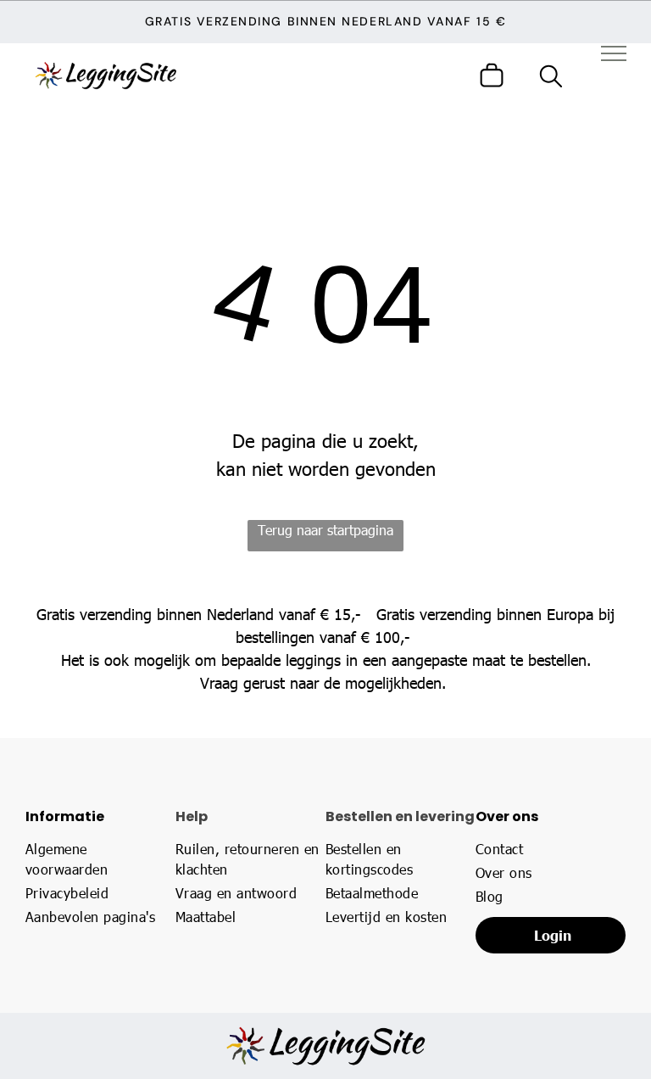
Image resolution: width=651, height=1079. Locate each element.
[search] (551, 78)
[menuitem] (94, 859)
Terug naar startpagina (325, 530)
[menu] (614, 53)
